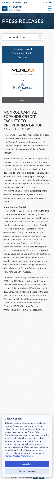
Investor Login (20, 2)
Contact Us (46, 2)
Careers (6, 2)
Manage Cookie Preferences (19, 456)
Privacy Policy (34, 432)
